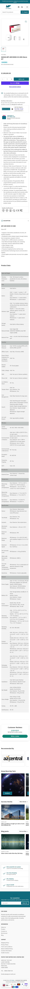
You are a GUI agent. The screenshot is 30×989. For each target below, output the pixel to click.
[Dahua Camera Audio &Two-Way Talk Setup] (13, 841)
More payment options (15, 86)
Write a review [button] (15, 736)
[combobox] (15, 12)
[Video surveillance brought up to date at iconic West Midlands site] (13, 812)
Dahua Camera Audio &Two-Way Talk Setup (11, 853)
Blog (2, 935)
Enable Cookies (5, 952)
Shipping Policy (5, 942)
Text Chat (16, 109)
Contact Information (6, 950)
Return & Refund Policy (7, 948)
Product (3, 929)
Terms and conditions (6, 946)
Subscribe (24, 903)
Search (26, 12)
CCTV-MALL (3, 54)
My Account (4, 933)
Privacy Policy (4, 944)
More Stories (23, 801)
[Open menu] (27, 7)
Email (21, 109)
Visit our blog (22, 831)
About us (3, 927)
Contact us (4, 931)
